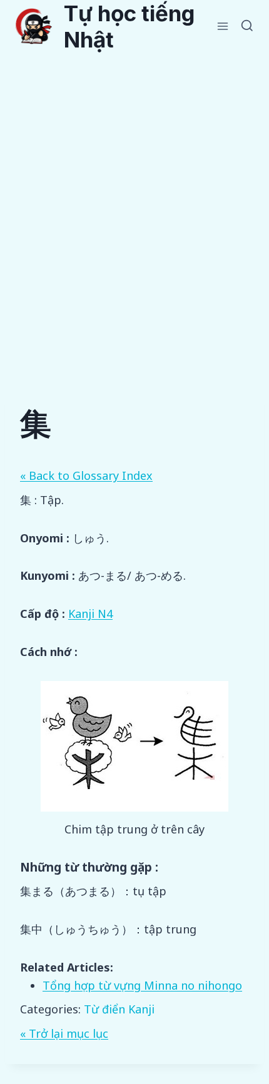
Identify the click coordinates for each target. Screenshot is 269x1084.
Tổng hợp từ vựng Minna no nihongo (142, 985)
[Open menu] (223, 26)
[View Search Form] (247, 26)
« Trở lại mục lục (64, 1033)
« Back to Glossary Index (86, 475)
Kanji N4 (90, 613)
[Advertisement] (134, 193)
